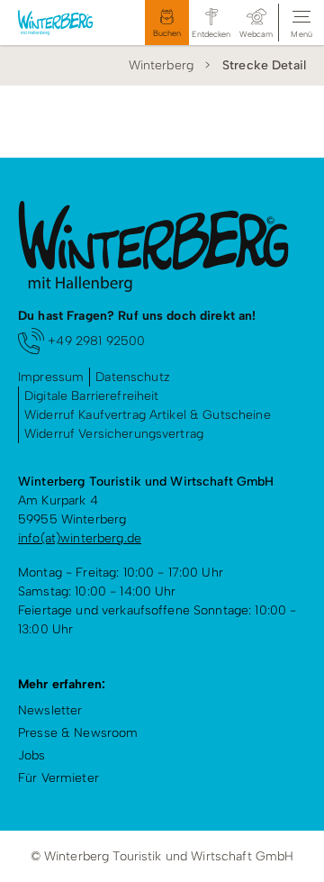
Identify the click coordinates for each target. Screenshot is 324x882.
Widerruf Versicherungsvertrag (113, 433)
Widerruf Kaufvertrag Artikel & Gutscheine (147, 415)
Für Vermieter (58, 778)
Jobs (32, 755)
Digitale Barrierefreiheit (91, 396)
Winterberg (161, 65)
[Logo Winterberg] (64, 22)
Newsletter (50, 710)
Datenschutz (132, 377)
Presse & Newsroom (78, 733)
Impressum (51, 377)
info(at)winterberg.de (79, 538)
